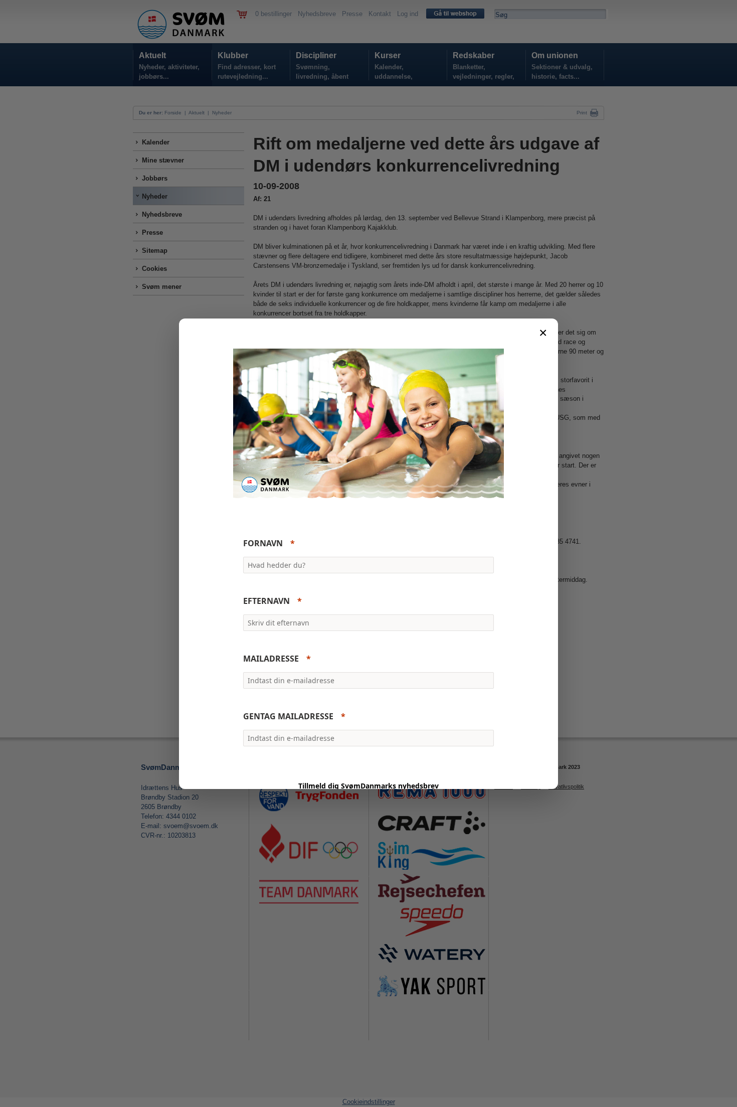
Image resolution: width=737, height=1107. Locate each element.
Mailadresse (271, 658)
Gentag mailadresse (288, 716)
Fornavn (263, 543)
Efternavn (266, 600)
